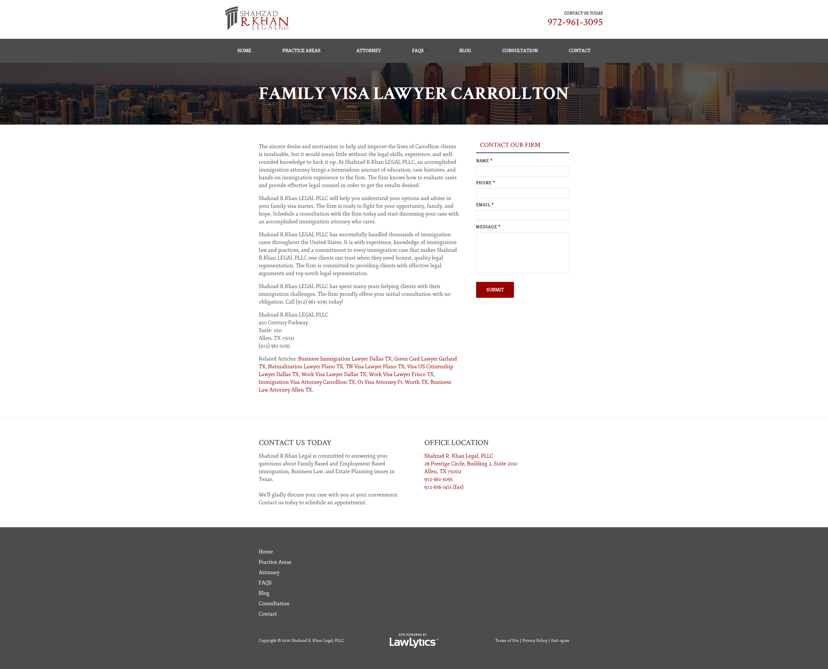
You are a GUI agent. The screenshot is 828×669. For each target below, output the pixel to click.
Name (484, 161)
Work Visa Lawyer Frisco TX (401, 374)
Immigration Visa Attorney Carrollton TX (307, 382)
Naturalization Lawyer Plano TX (305, 366)
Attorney (368, 50)
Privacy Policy (534, 640)
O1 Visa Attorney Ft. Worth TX (393, 382)
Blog (465, 50)
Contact (580, 50)
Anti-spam (560, 640)
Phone (485, 183)
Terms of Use (507, 640)
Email (485, 205)
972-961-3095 (575, 22)
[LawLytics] (414, 640)
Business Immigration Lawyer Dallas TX (345, 359)
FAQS (418, 50)
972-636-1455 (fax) (443, 487)
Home (244, 50)
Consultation (520, 50)
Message (488, 227)
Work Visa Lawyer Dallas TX (333, 374)
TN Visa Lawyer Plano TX (375, 366)
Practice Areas (301, 50)
